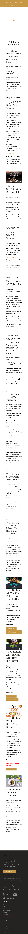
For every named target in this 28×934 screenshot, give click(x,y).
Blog (4, 931)
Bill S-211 (5, 921)
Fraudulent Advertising (8, 916)
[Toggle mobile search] (22, 10)
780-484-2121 (15, 863)
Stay (4, 904)
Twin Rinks (5, 914)
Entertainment (6, 910)
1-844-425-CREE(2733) (9, 861)
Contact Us (5, 927)
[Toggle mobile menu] (25, 10)
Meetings (5, 912)
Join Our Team (6, 929)
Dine (4, 906)
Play (4, 908)
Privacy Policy (6, 933)
